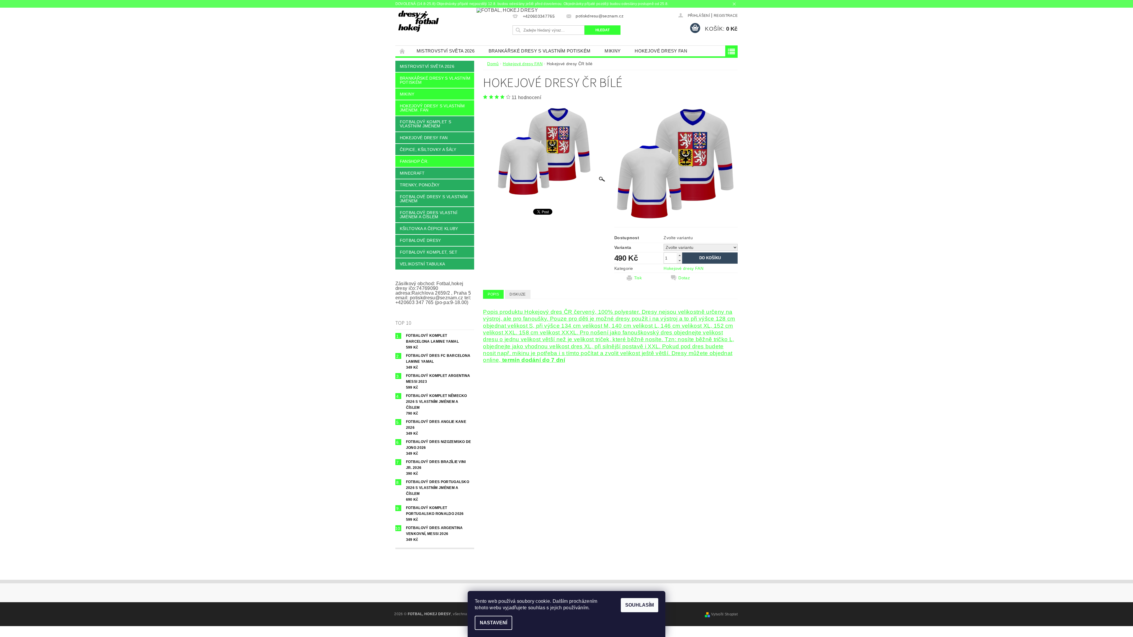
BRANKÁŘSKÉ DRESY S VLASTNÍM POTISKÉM (540, 50)
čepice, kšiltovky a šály (428, 149)
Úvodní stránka (402, 51)
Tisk (638, 277)
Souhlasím (639, 605)
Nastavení (493, 622)
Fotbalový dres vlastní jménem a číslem (428, 214)
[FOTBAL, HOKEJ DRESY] (418, 21)
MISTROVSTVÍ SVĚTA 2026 (445, 50)
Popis (493, 294)
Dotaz (684, 277)
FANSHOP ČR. (414, 161)
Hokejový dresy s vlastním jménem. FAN (432, 108)
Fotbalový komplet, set (428, 252)
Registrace (726, 16)
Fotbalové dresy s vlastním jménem (434, 198)
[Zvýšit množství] (679, 255)
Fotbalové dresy (420, 240)
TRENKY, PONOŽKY (420, 185)
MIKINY (612, 50)
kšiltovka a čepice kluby (429, 228)
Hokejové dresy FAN (661, 50)
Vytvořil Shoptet (724, 614)
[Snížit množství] (679, 260)
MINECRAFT (412, 173)
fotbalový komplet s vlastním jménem (425, 123)
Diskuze (517, 294)
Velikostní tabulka (422, 264)
